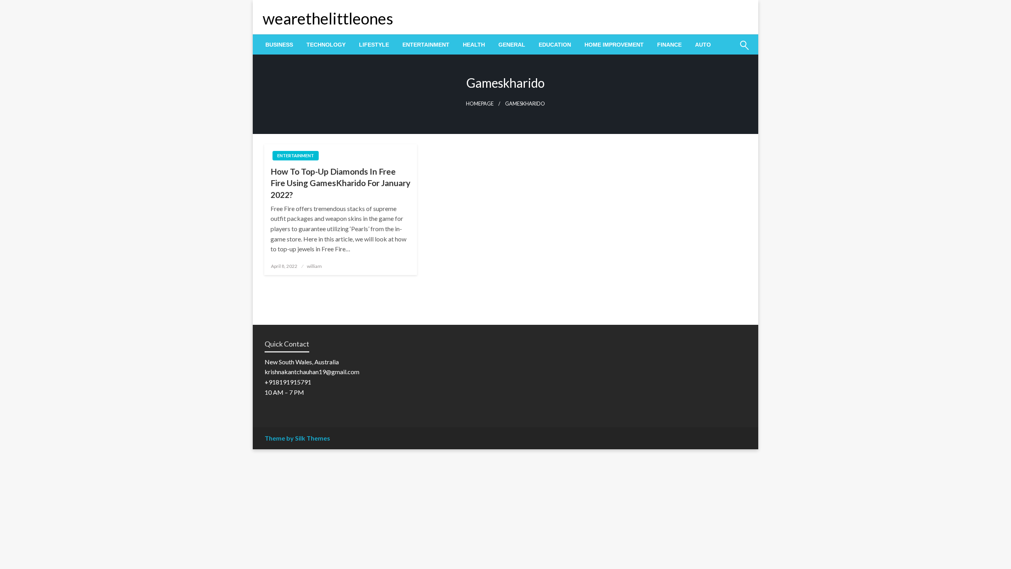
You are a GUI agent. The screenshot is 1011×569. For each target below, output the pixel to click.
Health (474, 44)
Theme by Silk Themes (297, 438)
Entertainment (425, 44)
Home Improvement (614, 44)
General (511, 44)
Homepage (480, 104)
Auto (703, 44)
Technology (326, 44)
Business (279, 44)
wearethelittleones (328, 18)
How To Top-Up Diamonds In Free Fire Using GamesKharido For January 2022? (340, 183)
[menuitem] (279, 45)
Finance (669, 44)
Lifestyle (374, 44)
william (314, 266)
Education (555, 44)
